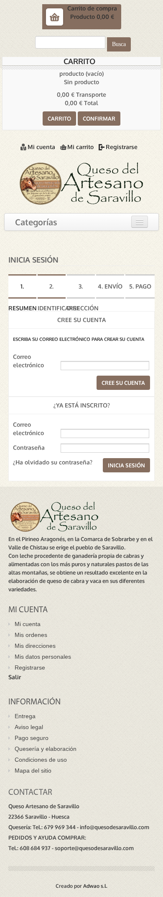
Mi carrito (80, 146)
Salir (14, 676)
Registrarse (122, 146)
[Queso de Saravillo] (81, 182)
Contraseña (29, 447)
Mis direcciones (35, 645)
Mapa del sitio (33, 770)
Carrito (79, 61)
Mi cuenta (41, 146)
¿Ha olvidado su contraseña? (52, 462)
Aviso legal (29, 727)
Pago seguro (31, 738)
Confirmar (99, 118)
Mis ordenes (31, 635)
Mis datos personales (43, 656)
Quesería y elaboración (45, 748)
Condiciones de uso (41, 759)
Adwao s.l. (95, 886)
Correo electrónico (28, 361)
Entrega (25, 716)
